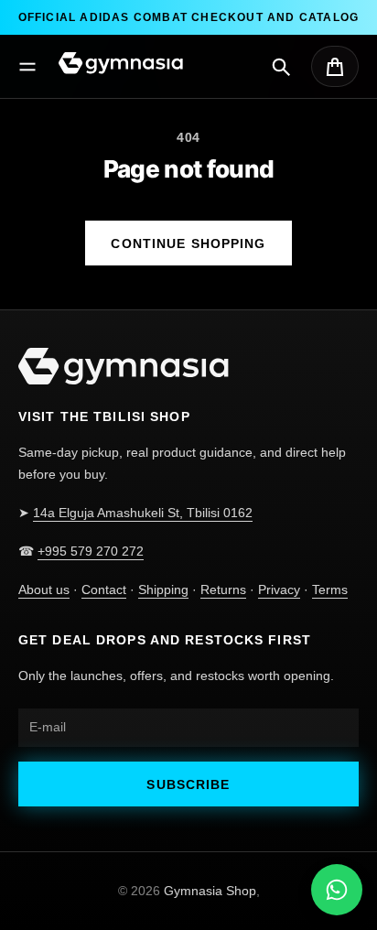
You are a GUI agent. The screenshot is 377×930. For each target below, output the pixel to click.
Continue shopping (188, 243)
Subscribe (188, 784)
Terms (330, 589)
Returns (223, 589)
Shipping (163, 589)
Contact (103, 589)
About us (44, 589)
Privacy (279, 589)
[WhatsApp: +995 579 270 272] (336, 889)
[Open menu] (27, 66)
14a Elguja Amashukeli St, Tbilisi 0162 (143, 512)
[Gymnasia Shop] (121, 63)
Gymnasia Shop (210, 890)
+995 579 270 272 (91, 551)
